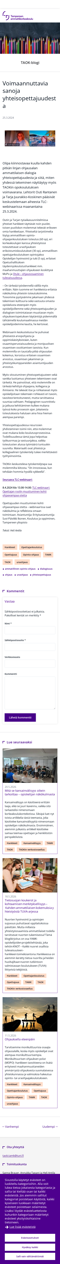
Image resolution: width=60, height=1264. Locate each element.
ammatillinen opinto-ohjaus (20, 568)
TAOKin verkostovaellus (32, 849)
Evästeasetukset (30, 1237)
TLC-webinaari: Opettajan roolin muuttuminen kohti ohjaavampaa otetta (26, 491)
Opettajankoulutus (31, 547)
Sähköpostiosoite (15, 640)
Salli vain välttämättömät (30, 1256)
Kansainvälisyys (32, 843)
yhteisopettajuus (41, 574)
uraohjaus (22, 562)
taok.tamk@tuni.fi (13, 1155)
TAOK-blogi (30, 62)
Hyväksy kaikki (30, 1247)
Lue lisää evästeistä (22, 1227)
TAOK (8, 562)
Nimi (8, 623)
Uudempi (49, 1126)
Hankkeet (10, 547)
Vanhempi (11, 1126)
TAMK (48, 554)
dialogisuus (46, 568)
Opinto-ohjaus (31, 554)
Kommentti (11, 673)
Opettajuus (11, 554)
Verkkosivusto (12, 657)
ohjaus (8, 574)
